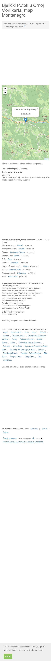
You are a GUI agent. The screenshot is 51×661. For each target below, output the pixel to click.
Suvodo (6, 335)
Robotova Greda (26, 339)
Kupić (34, 332)
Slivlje (13, 342)
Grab (27, 332)
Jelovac (41, 349)
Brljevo (5, 432)
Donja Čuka (29, 356)
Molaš (16, 255)
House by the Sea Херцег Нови (22, 349)
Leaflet (46, 159)
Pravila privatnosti (10, 438)
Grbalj (14, 339)
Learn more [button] (37, 650)
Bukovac (6, 346)
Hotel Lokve (12, 276)
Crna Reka (17, 346)
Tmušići (21, 248)
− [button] (5, 92)
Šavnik (44, 428)
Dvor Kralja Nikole (10, 353)
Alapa (5, 332)
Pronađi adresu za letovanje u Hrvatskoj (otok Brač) (23, 441)
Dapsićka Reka (15, 269)
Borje (10, 259)
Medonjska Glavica (17, 252)
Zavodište (14, 262)
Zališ (39, 356)
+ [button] (5, 88)
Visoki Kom (7, 360)
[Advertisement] (25, 57)
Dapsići (20, 245)
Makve (26, 266)
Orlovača (34, 428)
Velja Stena (21, 273)
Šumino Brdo (16, 332)
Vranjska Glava (16, 356)
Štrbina (42, 332)
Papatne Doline (19, 335)
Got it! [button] (8, 657)
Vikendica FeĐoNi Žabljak (31, 353)
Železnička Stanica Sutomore (30, 342)
